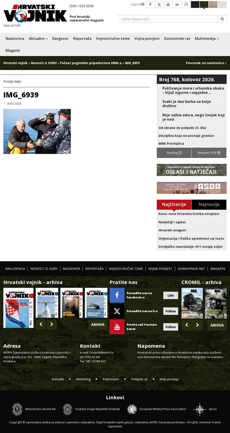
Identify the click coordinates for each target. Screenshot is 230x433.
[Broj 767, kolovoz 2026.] (18, 307)
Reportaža (82, 38)
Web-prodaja (169, 379)
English (136, 4)
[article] (192, 90)
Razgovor (60, 38)
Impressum (111, 379)
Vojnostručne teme (113, 38)
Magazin (13, 50)
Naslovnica (15, 38)
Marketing (83, 379)
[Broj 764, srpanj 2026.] (96, 303)
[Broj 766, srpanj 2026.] (47, 303)
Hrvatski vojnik (15, 63)
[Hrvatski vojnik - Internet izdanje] (56, 14)
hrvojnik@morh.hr (102, 352)
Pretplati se (139, 379)
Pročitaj (173, 153)
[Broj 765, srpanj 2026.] (71, 303)
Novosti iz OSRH (44, 63)
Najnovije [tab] (209, 204)
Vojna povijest (147, 38)
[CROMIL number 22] (216, 303)
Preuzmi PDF (208, 153)
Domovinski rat (177, 38)
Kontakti (58, 379)
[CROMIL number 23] (192, 303)
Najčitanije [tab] (174, 204)
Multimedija (206, 38)
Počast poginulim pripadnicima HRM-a (91, 63)
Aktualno (37, 38)
